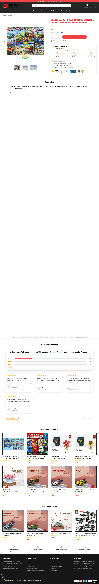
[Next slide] (45, 41)
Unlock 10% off (3, 577)
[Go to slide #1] (17, 67)
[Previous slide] (4, 41)
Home (4, 15)
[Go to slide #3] (33, 67)
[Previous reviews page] (84, 418)
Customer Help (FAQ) (55, 570)
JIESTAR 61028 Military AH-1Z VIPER (61, 533)
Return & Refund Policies (56, 566)
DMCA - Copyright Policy (32, 568)
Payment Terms (54, 564)
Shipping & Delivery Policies (57, 561)
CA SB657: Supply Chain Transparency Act (36, 570)
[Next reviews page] (92, 418)
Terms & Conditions (31, 564)
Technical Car (11, 15)
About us (29, 561)
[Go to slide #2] (25, 67)
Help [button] (96, 582)
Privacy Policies (30, 566)
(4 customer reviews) (63, 26)
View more (50, 500)
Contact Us (53, 568)
